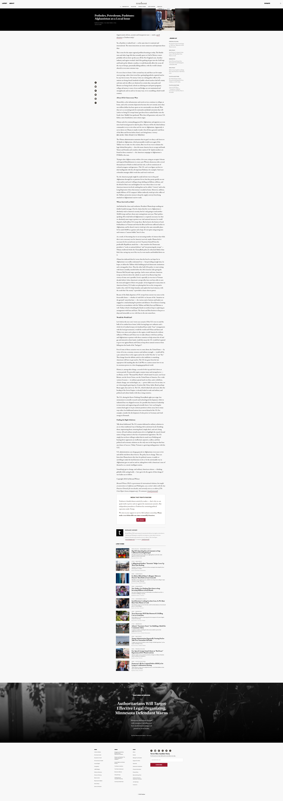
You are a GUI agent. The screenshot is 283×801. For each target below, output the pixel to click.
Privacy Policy (135, 772)
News (133, 574)
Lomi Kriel (135, 620)
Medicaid (159, 6)
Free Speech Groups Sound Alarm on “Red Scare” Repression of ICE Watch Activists (176, 45)
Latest (4, 3)
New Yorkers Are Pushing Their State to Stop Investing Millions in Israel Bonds (146, 589)
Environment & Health (145, 549)
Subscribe (135, 763)
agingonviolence (145, 633)
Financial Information (137, 769)
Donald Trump (142, 6)
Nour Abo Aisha (136, 608)
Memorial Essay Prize (137, 775)
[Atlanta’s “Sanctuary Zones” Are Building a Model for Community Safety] (122, 628)
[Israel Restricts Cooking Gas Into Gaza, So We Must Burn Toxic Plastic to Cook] (122, 603)
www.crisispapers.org (129, 539)
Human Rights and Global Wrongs (120, 763)
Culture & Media (97, 752)
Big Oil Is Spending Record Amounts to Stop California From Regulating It (146, 552)
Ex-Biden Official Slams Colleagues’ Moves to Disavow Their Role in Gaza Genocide (146, 577)
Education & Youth (98, 757)
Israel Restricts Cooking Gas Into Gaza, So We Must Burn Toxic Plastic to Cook (176, 54)
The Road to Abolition (119, 766)
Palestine (133, 6)
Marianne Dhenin (136, 595)
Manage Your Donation (137, 757)
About (11, 3)
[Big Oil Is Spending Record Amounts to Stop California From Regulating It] (122, 553)
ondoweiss (143, 570)
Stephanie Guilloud (137, 633)
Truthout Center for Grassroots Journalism (137, 778)
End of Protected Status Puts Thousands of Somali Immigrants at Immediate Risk (176, 62)
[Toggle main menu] (276, 3)
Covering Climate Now (119, 781)
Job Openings (135, 782)
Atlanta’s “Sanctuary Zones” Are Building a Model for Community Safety (149, 627)
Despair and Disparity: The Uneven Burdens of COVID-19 (120, 758)
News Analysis (135, 549)
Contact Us (135, 784)
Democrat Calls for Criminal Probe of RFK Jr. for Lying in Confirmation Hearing (147, 664)
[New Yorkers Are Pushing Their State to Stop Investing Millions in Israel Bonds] (122, 591)
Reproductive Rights (98, 780)
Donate (267, 3)
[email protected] (152, 491)
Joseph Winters (136, 558)
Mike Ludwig (135, 658)
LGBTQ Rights (97, 769)
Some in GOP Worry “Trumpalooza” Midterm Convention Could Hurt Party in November (176, 90)
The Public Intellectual (119, 769)
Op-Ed (133, 561)
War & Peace (139, 561)
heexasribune (141, 620)
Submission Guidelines (137, 766)
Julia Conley (135, 583)
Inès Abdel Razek (136, 570)
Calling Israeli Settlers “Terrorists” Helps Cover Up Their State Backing (148, 564)
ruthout (142, 595)
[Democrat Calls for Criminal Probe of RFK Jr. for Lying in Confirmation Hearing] (122, 666)
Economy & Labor (97, 755)
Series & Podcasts (97, 786)
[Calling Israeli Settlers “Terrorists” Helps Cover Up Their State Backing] (122, 566)
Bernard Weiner (99, 23)
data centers (151, 6)
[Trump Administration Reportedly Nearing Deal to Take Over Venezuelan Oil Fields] (122, 641)
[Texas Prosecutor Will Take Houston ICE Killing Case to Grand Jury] (122, 616)
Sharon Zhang (135, 670)
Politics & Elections (140, 661)
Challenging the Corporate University (119, 778)
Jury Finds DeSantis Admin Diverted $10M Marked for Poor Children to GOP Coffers (176, 80)
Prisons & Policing (140, 649)
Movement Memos (118, 772)
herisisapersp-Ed (110, 23)
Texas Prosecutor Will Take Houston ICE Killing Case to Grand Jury (147, 614)
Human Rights (138, 574)
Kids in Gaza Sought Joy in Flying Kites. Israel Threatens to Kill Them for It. (176, 71)
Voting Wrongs (117, 774)
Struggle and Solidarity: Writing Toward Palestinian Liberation (119, 753)
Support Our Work (136, 760)
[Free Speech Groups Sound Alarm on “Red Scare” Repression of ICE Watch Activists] (122, 653)
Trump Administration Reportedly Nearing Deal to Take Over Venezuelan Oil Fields (148, 639)
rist (141, 558)
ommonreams (142, 583)
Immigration (125, 6)
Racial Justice (97, 778)
